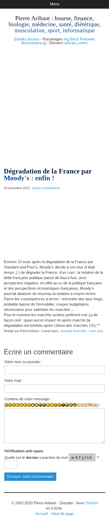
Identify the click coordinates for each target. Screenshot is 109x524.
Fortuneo (87, 39)
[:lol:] (63, 405)
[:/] (52, 405)
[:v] (86, 405)
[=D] (37, 405)
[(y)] (97, 405)
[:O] (44, 405)
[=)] (14, 405)
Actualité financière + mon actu (82, 331)
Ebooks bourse (26, 39)
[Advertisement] (54, 104)
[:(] (25, 405)
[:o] (40, 405)
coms (83, 43)
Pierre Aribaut (32, 18)
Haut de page (62, 513)
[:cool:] (75, 405)
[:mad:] (67, 405)
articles (70, 43)
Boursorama (31, 43)
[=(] (29, 405)
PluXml (92, 503)
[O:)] (82, 405)
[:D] (33, 405)
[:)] (6, 405)
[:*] (78, 405)
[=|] (21, 405)
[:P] (56, 405)
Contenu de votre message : (27, 399)
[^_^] (94, 405)
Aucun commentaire (46, 188)
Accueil (41, 513)
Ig (44, 43)
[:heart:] (90, 405)
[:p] (59, 405)
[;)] (48, 405)
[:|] (18, 405)
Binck (74, 39)
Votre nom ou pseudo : (23, 362)
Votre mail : (13, 380)
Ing (66, 39)
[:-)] (10, 405)
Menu (54, 4)
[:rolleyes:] (71, 405)
